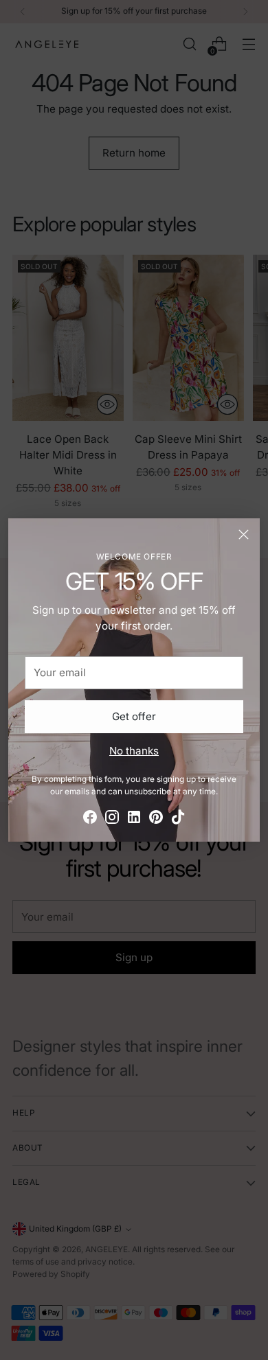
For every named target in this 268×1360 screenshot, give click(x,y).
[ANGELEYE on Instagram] (112, 819)
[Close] (243, 534)
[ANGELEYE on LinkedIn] (134, 819)
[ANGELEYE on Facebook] (90, 819)
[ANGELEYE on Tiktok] (178, 819)
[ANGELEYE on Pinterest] (156, 819)
